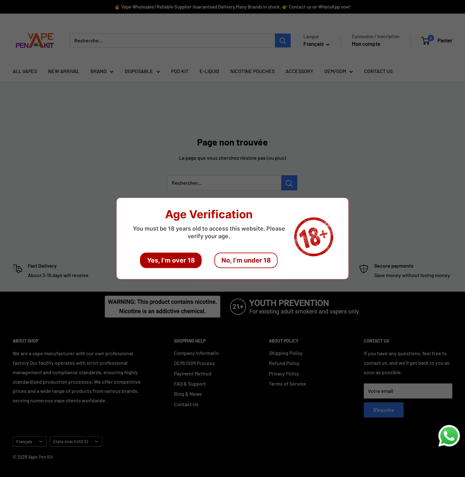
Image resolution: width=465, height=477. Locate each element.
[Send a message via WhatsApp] (449, 436)
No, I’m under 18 (246, 260)
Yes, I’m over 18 (171, 260)
